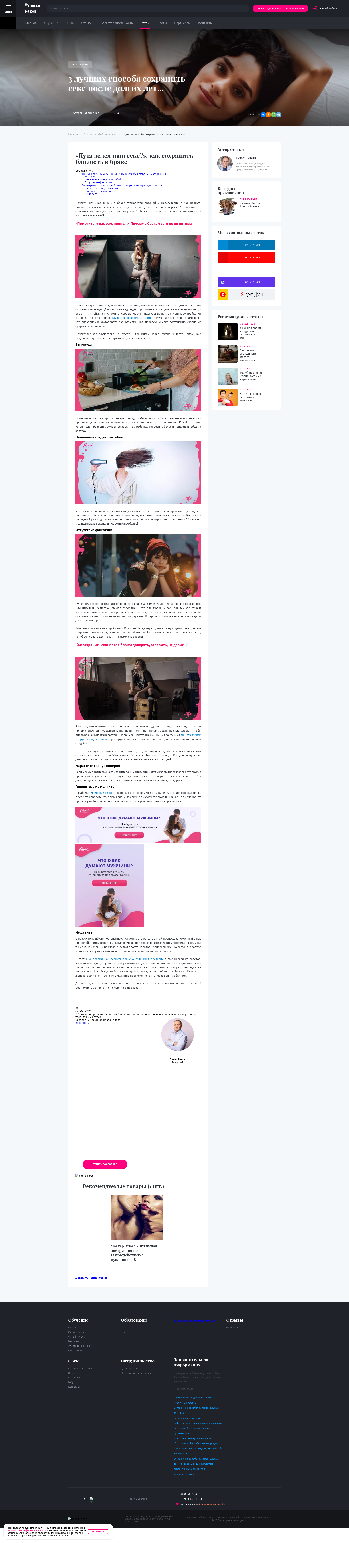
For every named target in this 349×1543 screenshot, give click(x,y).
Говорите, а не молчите (99, 191)
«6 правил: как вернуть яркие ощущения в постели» (127, 959)
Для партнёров (130, 1368)
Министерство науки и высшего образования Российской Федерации (196, 1440)
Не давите (91, 194)
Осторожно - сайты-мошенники (140, 1373)
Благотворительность (117, 23)
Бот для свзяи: (203, 1504)
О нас (70, 23)
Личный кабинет (329, 8)
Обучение (51, 23)
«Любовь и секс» (101, 793)
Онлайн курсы (76, 1336)
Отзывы (87, 23)
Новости (73, 1373)
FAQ (70, 1382)
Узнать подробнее (105, 1164)
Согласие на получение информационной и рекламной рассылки (198, 1420)
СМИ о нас (74, 1377)
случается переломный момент (133, 318)
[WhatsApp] (273, 114)
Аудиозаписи (76, 1350)
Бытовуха (91, 176)
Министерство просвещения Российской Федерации (198, 1451)
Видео (125, 1332)
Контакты (205, 23)
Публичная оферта (185, 1402)
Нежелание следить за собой (103, 179)
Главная (31, 23)
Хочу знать (82, 1022)
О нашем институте (80, 1368)
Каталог (73, 1327)
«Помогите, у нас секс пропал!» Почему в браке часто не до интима (123, 173)
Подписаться (252, 245)
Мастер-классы (77, 1332)
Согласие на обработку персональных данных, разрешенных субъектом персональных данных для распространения (196, 1466)
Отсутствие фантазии (98, 182)
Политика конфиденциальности (193, 1397)
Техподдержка (138, 1498)
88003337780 (189, 1494)
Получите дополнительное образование (280, 8)
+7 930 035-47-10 (191, 1499)
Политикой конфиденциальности (27, 1530)
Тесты (162, 23)
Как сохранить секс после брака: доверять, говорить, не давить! (122, 185)
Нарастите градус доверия (101, 188)
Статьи (145, 23)
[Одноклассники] (268, 114)
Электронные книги (80, 1345)
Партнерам (182, 23)
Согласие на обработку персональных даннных (196, 1410)
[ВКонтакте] (263, 114)
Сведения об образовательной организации (192, 1430)
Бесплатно (74, 1341)
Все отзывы (233, 1327)
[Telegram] (278, 114)
